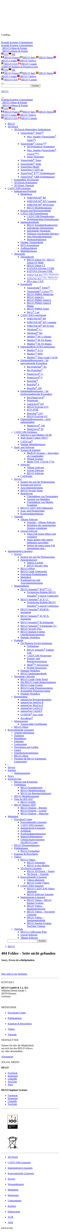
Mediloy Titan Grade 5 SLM (42, 357)
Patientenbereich (28, 560)
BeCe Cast (33, 312)
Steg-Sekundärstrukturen (39, 236)
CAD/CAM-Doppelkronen (34, 213)
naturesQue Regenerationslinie (35, 699)
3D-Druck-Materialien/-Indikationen (32, 129)
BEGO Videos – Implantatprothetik (36, 919)
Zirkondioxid (27, 256)
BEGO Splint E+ (35, 297)
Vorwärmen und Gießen (26, 747)
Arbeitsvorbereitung (24, 732)
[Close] (2, 97)
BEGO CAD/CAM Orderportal (36, 508)
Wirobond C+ (34, 329)
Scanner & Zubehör (30, 450)
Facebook (13, 1073)
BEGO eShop (27, 568)
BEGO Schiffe (28, 802)
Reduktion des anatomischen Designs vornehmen (41, 526)
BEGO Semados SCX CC (34, 599)
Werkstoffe (19, 254)
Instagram (13, 1076)
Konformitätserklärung (31, 513)
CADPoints (26, 476)
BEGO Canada (29, 64)
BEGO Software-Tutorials (40, 894)
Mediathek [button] (13, 816)
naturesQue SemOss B (31, 702)
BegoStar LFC (35, 413)
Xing (10, 1084)
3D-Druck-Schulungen (25, 182)
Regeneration (21, 696)
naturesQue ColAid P (31, 711)
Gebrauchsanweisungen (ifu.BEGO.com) (32, 841)
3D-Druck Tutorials (24, 185)
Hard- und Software (24, 447)
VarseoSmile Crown (33, 143)
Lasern (17, 750)
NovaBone (26, 718)
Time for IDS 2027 (23, 799)
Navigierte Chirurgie (24, 676)
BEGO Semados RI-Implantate (37, 622)
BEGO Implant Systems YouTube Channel (39, 924)
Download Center (23, 819)
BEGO (11, 123)
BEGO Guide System (31, 685)
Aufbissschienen (28, 248)
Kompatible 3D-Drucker (26, 179)
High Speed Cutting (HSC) (34, 437)
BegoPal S (33, 384)
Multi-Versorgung (37, 665)
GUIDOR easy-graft (31, 714)
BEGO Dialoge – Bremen (33, 807)
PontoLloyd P (35, 377)
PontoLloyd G (35, 374)
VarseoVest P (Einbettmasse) (37, 173)
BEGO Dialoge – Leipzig (33, 810)
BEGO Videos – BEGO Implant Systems (39, 901)
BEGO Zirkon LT (36, 265)
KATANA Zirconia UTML (41, 268)
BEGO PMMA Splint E (39, 300)
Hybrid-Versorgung (37, 667)
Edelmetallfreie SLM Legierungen (37, 346)
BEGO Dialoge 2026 (25, 805)
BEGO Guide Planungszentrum (36, 688)
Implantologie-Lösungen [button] (20, 551)
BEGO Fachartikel (30, 851)
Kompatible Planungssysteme (35, 691)
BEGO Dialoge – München (34, 813)
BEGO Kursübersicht (31, 787)
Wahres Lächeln (35, 562)
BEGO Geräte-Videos (38, 882)
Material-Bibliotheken (31, 836)
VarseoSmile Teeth (30, 164)
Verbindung (33, 646)
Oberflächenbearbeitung (26, 753)
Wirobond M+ (35, 333)
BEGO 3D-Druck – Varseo (41, 871)
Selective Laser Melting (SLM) (36, 435)
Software (25, 464)
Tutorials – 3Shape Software (41, 522)
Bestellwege (26, 493)
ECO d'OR (32, 409)
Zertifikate (25, 831)
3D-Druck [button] (13, 126)
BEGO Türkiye (28, 60)
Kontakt (5, 42)
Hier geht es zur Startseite (14, 974)
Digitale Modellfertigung (32, 444)
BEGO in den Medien (38, 865)
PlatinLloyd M (35, 429)
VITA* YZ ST (43, 275)
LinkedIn (12, 1078)
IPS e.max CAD (35, 281)
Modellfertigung (28, 251)
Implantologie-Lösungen (32, 828)
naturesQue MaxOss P (31, 705)
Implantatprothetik (29, 222)
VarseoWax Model (29, 166)
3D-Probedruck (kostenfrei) (41, 146)
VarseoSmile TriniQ (32, 133)
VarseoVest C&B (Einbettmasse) (37, 176)
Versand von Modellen (38, 499)
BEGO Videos (27, 859)
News (11, 776)
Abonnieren (7, 1056)
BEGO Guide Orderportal (33, 571)
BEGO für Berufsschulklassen (35, 793)
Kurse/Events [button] (14, 779)
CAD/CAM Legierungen (33, 315)
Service (18, 479)
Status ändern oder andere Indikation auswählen (40, 541)
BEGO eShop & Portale (14, 48)
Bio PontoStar (35, 370)
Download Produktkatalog (33, 574)
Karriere (14, 42)
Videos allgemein (35, 880)
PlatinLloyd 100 (36, 425)
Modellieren (20, 738)
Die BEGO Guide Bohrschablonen (38, 682)
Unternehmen (26, 42)
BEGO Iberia (46, 57)
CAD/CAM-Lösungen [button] (19, 188)
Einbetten (19, 741)
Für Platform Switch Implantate (36, 643)
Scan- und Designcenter (32, 510)
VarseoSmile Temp (30, 160)
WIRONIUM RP (36, 197)
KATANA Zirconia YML (40, 271)
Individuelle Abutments (38, 230)
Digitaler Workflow (30, 637)
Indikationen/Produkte (25, 191)
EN (6, 54)
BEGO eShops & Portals (14, 51)
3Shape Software (35, 467)
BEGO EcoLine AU (37, 416)
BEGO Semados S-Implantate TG (38, 626)
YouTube (12, 1081)
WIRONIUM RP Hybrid (40, 204)
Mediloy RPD (35, 353)
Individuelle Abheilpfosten (40, 228)
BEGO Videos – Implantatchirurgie (36, 907)
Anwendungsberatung (31, 487)
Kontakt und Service (30, 484)
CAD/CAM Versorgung (39, 655)
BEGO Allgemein (36, 862)
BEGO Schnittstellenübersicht (42, 225)
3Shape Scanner (35, 458)
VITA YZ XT (42, 278)
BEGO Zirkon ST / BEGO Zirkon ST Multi (40, 261)
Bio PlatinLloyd (36, 397)
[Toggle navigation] (2, 83)
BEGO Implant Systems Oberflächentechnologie (32, 633)
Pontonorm (32, 400)
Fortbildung (20, 784)
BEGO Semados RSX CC (36, 589)
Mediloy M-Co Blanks (39, 336)
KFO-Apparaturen (29, 245)
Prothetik (18, 640)
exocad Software (35, 470)
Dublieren (19, 735)
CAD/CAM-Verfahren (25, 432)
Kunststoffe (26, 284)
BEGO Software (35, 473)
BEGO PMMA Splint (38, 308)
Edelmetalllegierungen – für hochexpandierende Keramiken (36, 392)
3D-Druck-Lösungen (31, 868)
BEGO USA (11, 64)
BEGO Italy (29, 57)
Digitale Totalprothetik (31, 242)
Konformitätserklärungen (33, 833)
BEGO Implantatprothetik (33, 673)
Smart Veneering (35, 156)
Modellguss (26, 194)
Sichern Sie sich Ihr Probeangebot (37, 482)
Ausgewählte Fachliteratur (33, 724)
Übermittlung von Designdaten (42, 496)
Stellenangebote (22, 773)
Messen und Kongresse (26, 781)
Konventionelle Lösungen (33, 822)
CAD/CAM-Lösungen (32, 825)
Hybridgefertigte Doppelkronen (43, 219)
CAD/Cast (26, 441)
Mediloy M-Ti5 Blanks (39, 344)
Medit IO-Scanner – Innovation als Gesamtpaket (43, 454)
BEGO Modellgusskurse (39, 207)
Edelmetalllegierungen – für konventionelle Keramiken (34, 362)
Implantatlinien (21, 585)
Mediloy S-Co (35, 350)
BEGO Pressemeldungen (27, 845)
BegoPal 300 (34, 388)
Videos (17, 856)
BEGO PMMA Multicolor (40, 294)
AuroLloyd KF (35, 404)
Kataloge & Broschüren (26, 854)
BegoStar (32, 381)
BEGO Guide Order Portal (34, 679)
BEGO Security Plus (37, 565)
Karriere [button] (12, 770)
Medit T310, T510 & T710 (40, 461)
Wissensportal (21, 721)
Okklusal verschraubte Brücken (43, 233)
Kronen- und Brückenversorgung (37, 660)
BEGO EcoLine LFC (38, 407)
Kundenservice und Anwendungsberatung (31, 581)
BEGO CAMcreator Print (33, 932)
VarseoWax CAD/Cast (31, 169)
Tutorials (18, 516)
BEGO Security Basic (31, 490)
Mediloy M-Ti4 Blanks (39, 340)
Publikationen (21, 848)
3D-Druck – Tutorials (38, 874)
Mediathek (25, 577)
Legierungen (20, 744)
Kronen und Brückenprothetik (35, 210)
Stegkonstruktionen (36, 239)
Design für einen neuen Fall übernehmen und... (41, 547)
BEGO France (12, 57)
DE (13, 54)
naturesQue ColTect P (31, 708)
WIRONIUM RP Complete (41, 201)
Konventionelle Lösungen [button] (21, 729)
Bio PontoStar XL (37, 366)
